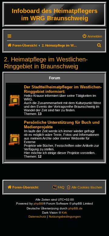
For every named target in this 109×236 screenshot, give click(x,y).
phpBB (38, 203)
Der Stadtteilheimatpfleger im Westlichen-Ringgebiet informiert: (63, 89)
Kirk (64, 212)
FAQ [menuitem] (61, 187)
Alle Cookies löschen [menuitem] (86, 187)
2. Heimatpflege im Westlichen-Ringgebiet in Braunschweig (46, 63)
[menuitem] (92, 36)
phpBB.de (75, 208)
